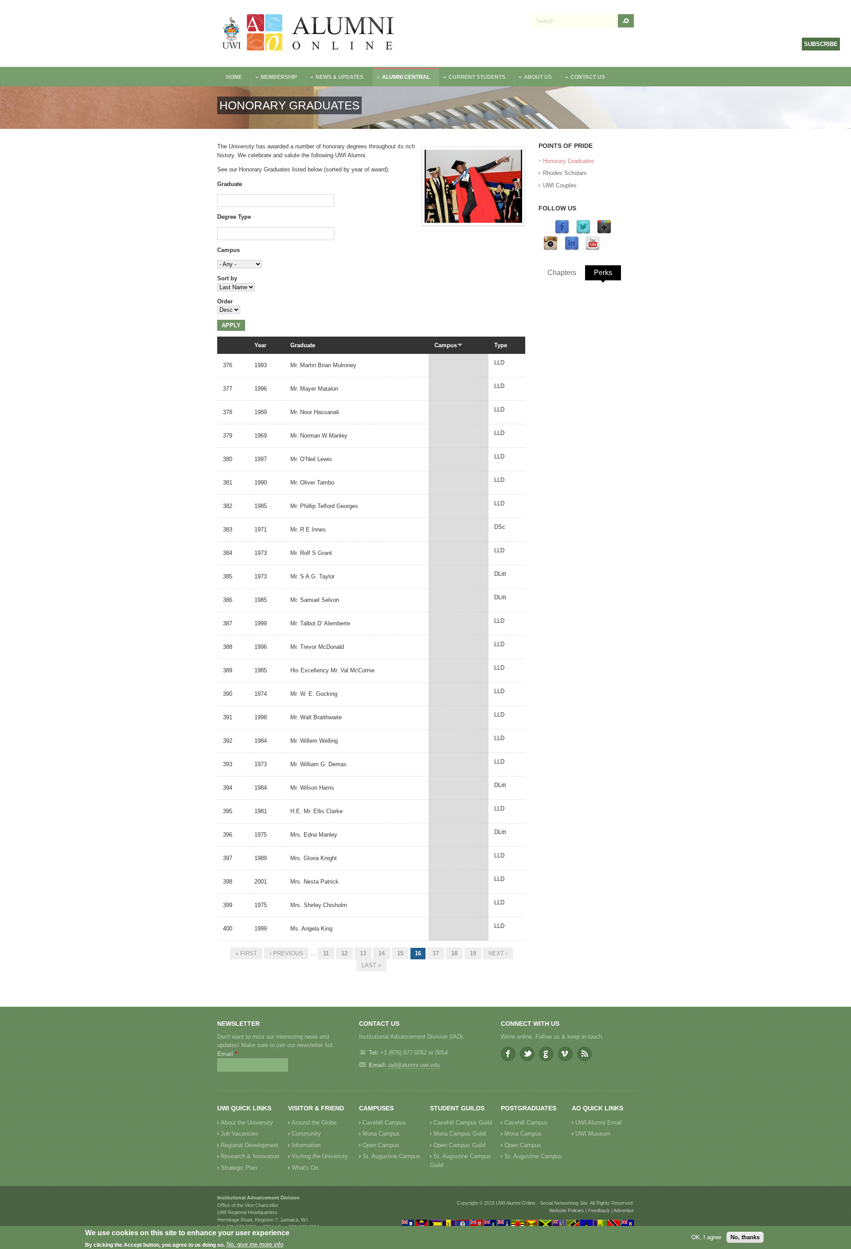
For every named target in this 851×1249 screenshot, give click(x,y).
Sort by (227, 278)
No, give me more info (254, 1244)
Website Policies (566, 1210)
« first (246, 953)
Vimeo (565, 1054)
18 (454, 953)
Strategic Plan (239, 1167)
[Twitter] (583, 232)
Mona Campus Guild (459, 1133)
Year (260, 345)
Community (306, 1133)
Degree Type (234, 216)
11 (326, 953)
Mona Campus (381, 1133)
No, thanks (745, 1237)
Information (306, 1145)
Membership (274, 78)
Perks (603, 272)
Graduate (229, 184)
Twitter (527, 1054)
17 (436, 953)
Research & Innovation (250, 1156)
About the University (247, 1122)
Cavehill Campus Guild (462, 1122)
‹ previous (286, 953)
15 (400, 953)
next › (497, 953)
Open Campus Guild (459, 1145)
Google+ (546, 1054)
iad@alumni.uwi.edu (414, 1065)
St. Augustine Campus (391, 1156)
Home (234, 77)
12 (344, 953)
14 (382, 953)
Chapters (561, 272)
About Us (533, 78)
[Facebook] (562, 232)
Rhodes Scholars (565, 173)
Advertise (623, 1210)
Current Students (472, 78)
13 (363, 953)
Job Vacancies (239, 1133)
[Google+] (604, 232)
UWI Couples (560, 185)
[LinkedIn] (572, 248)
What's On (305, 1167)
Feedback (599, 1210)
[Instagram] (550, 248)
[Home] (308, 33)
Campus (228, 250)
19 (473, 953)
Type (500, 345)
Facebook (508, 1054)
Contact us (583, 78)
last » (371, 965)
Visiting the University (320, 1156)
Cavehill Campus (384, 1122)
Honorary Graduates (568, 161)
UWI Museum (592, 1133)
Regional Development (249, 1145)
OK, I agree (706, 1237)
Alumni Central (401, 78)
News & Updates (335, 78)
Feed (584, 1054)
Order (225, 301)
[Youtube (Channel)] (593, 248)
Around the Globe (314, 1122)
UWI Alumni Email (598, 1122)
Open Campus (381, 1145)
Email (227, 1054)
